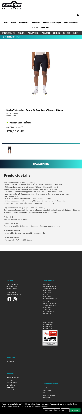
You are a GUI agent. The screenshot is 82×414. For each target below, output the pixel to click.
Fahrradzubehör (33, 33)
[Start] (3, 37)
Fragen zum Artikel (41, 164)
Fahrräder (21, 33)
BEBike (35, 27)
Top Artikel (66, 33)
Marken (75, 33)
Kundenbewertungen (52, 22)
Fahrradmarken (70, 22)
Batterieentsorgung (49, 395)
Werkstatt (36, 22)
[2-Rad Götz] (12, 5)
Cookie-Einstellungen (52, 410)
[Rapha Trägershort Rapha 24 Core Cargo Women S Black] (41, 73)
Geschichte (23, 22)
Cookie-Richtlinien (42, 406)
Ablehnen (65, 410)
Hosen (18, 37)
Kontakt (45, 388)
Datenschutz (46, 390)
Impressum (46, 398)
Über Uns (45, 27)
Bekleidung (56, 33)
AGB (43, 393)
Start (6, 22)
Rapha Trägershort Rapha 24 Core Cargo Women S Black (34, 110)
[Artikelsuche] (78, 15)
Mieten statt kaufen (8, 33)
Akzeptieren (75, 410)
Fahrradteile (46, 33)
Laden (13, 22)
